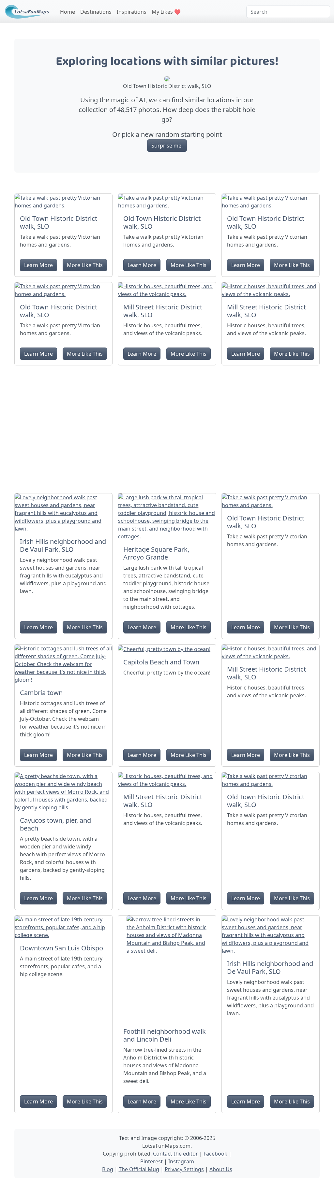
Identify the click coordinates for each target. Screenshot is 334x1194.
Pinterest (151, 1161)
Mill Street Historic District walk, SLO (162, 311)
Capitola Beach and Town (161, 662)
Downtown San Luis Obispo (61, 948)
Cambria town (41, 692)
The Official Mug (139, 1169)
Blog (107, 1169)
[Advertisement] (167, 426)
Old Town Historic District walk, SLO (58, 222)
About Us (220, 1169)
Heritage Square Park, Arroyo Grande (156, 553)
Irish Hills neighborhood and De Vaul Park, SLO (63, 545)
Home (67, 11)
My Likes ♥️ (166, 11)
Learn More (38, 265)
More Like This (85, 265)
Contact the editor (175, 1153)
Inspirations (131, 11)
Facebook (215, 1153)
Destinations (96, 11)
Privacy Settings (184, 1169)
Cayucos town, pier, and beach (55, 824)
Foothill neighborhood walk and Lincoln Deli (164, 1035)
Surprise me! (167, 145)
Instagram (181, 1161)
